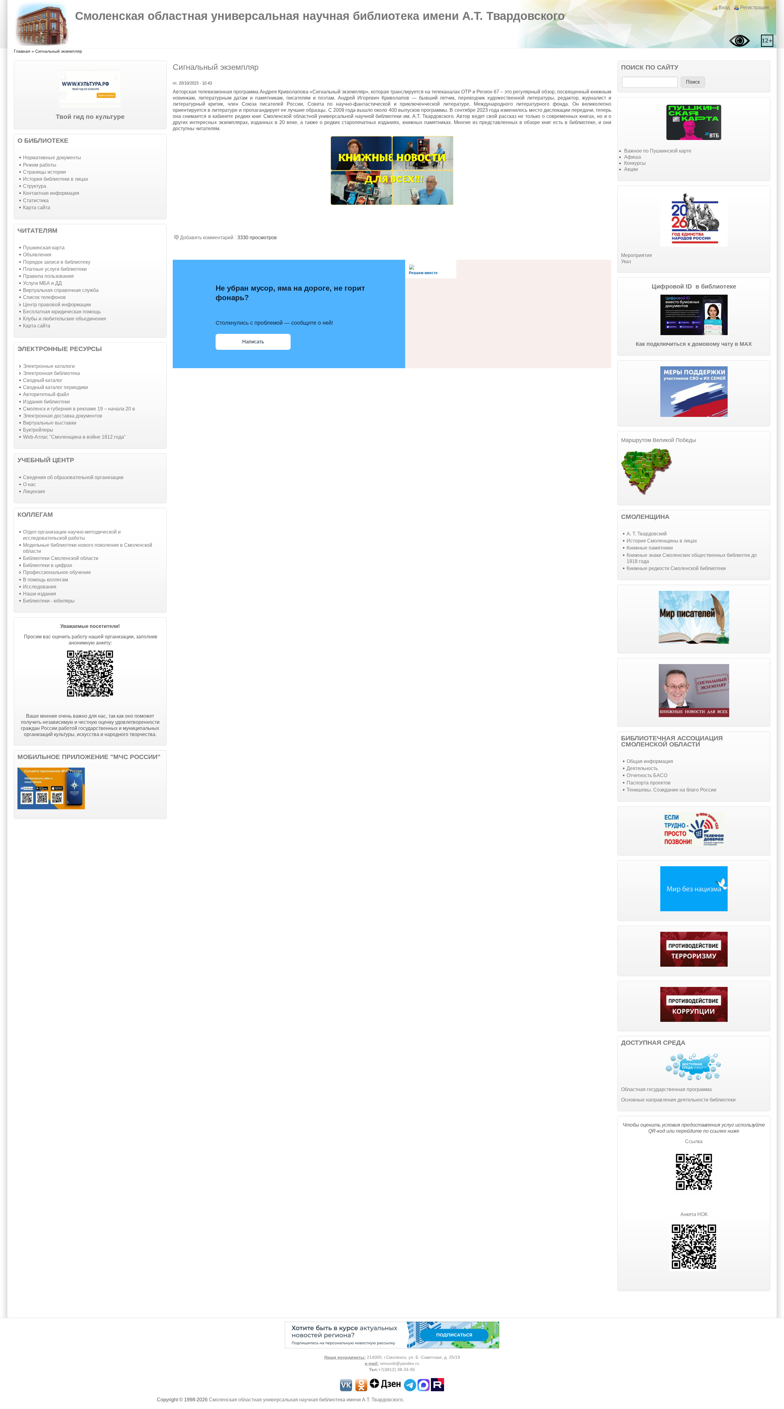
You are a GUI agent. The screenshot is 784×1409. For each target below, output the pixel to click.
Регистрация (754, 7)
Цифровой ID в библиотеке (694, 286)
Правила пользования (48, 276)
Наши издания (39, 593)
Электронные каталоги (49, 366)
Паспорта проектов (649, 782)
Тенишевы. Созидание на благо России (671, 789)
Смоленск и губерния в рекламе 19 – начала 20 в (79, 408)
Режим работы (39, 165)
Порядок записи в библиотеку (56, 262)
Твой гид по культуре (90, 116)
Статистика (36, 200)
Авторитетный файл (46, 394)
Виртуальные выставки (49, 422)
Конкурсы (635, 163)
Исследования (39, 586)
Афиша (632, 157)
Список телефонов (44, 297)
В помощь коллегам (45, 579)
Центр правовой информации (57, 304)
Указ (626, 261)
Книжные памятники (650, 547)
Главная (22, 51)
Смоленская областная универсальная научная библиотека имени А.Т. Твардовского (320, 15)
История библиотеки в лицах (55, 179)
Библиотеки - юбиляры (49, 600)
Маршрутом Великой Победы (658, 440)
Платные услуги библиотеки (55, 269)
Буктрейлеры (38, 430)
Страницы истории (44, 172)
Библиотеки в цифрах (47, 565)
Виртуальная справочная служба (61, 290)
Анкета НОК (693, 1214)
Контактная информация (51, 193)
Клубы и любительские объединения (64, 318)
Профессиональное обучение (57, 572)
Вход (724, 7)
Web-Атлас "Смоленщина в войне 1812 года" (74, 437)
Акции (631, 169)
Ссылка (694, 1141)
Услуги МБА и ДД (42, 283)
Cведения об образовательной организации (73, 477)
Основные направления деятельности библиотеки (678, 1099)
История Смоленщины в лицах (662, 540)
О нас (29, 484)
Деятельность (642, 768)
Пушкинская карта (44, 247)
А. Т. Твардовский (647, 533)
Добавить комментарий (206, 237)
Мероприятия (636, 255)
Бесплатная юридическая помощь (62, 311)
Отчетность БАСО (647, 775)
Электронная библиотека (51, 373)
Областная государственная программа (666, 1089)
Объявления (37, 254)
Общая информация (650, 761)
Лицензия (34, 491)
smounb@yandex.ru (399, 1363)
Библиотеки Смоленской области (60, 558)
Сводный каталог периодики (55, 387)
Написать (253, 341)
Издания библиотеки (46, 401)
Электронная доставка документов (62, 415)
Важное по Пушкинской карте (658, 150)
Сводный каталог (42, 380)
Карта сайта (36, 207)
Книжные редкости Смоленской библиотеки (676, 568)
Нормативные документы (52, 157)
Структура (34, 186)
